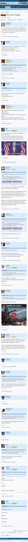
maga (5, 17)
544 (10, 19)
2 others (14, 36)
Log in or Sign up (23, 1)
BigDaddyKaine (9, 408)
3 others (16, 260)
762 (18, 19)
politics (9, 17)
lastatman (6, 36)
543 (8, 19)
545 (11, 19)
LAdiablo (8, 41)
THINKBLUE (8, 23)
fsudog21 (3, 78)
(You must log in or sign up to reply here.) (20, 530)
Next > (21, 19)
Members (18, 7)
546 (13, 19)
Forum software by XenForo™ (5, 540)
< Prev (2, 19)
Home (3, 7)
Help (26, 538)
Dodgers (7, 7)
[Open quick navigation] (26, 12)
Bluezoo (9, 36)
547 (15, 19)
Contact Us (23, 538)
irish (6, 78)
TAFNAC (8, 260)
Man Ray (8, 213)
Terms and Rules (25, 540)
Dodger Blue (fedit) (4, 538)
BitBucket (8, 358)
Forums (13, 7)
